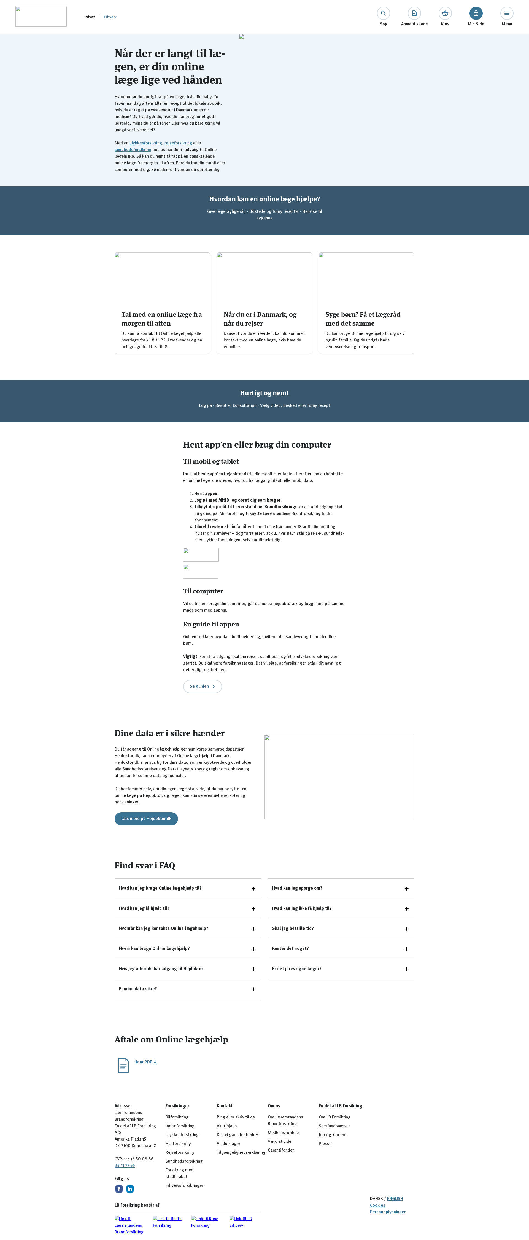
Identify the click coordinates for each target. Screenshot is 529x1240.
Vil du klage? (229, 1144)
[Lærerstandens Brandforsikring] (41, 17)
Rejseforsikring (180, 1152)
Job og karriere (332, 1135)
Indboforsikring (180, 1126)
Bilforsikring (177, 1117)
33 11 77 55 (125, 1166)
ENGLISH (395, 1199)
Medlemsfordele (283, 1133)
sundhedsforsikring (133, 150)
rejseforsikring (178, 143)
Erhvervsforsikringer (184, 1185)
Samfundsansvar (334, 1126)
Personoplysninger (388, 1212)
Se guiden (199, 686)
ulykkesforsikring (145, 143)
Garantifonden (281, 1150)
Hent (143, 1062)
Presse (325, 1144)
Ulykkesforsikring (182, 1135)
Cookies (377, 1205)
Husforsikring (178, 1144)
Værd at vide (279, 1141)
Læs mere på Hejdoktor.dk (146, 819)
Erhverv (110, 17)
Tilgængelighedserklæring (241, 1152)
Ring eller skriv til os (236, 1117)
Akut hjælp (227, 1126)
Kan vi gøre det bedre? (238, 1135)
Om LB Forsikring (334, 1117)
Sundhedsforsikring (184, 1161)
